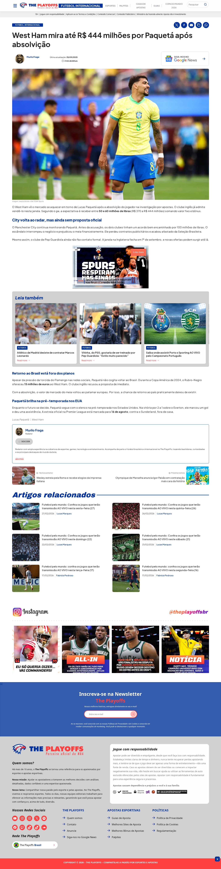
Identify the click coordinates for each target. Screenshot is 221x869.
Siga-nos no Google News (81, 837)
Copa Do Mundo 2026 (174, 6)
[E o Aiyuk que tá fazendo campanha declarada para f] (36, 649)
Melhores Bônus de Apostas (128, 830)
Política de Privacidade (170, 818)
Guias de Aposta (121, 818)
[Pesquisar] (205, 4)
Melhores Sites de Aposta (126, 824)
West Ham (38, 419)
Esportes (110, 6)
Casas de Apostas (141, 6)
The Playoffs (73, 810)
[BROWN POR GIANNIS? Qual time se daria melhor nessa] (85, 649)
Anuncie (71, 830)
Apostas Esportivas (123, 810)
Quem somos (74, 818)
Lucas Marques (64, 513)
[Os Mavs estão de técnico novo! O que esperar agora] (185, 649)
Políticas (160, 810)
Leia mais (19, 459)
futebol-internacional (27, 25)
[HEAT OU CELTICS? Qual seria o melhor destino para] (135, 649)
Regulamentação (166, 830)
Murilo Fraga (33, 57)
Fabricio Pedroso (64, 575)
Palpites (123, 6)
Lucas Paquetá (20, 419)
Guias (157, 6)
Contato (71, 824)
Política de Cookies (167, 824)
